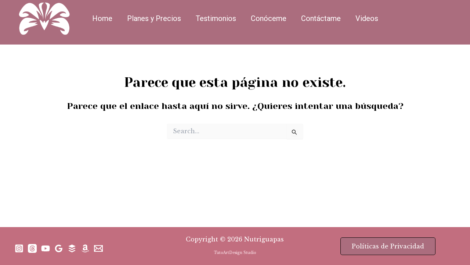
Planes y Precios (154, 18)
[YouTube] (45, 248)
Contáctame (321, 18)
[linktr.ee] (72, 248)
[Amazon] (85, 248)
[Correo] (98, 248)
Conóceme (268, 18)
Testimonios (216, 18)
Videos (366, 18)
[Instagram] (19, 248)
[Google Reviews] (58, 248)
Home (102, 18)
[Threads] (32, 248)
